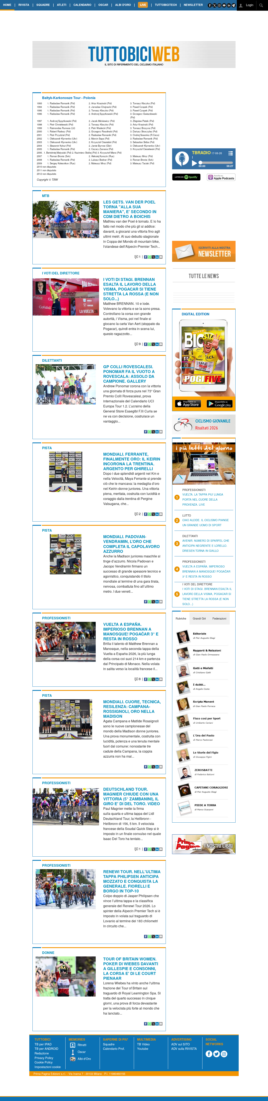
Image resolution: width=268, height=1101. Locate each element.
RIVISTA (23, 5)
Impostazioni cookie (48, 1066)
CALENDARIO (82, 5)
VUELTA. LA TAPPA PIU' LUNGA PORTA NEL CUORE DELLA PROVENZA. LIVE (202, 499)
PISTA (47, 447)
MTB (45, 195)
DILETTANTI (52, 360)
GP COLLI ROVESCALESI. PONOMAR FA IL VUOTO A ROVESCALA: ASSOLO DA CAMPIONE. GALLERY (129, 374)
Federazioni (219, 618)
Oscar (81, 1051)
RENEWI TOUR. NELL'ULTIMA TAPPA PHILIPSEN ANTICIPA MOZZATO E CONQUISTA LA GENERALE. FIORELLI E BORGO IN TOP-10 (132, 881)
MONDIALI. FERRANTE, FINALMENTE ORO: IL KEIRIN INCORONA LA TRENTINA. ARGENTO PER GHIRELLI (131, 461)
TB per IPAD (43, 1044)
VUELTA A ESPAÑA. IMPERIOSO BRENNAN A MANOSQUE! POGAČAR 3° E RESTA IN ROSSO (130, 631)
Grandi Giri (199, 618)
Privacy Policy (44, 1057)
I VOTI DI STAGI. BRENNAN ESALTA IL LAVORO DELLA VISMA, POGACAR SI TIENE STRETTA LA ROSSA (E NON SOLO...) (131, 288)
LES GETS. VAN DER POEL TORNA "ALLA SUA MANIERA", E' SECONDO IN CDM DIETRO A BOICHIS (129, 209)
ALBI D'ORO (123, 5)
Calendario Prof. (114, 1048)
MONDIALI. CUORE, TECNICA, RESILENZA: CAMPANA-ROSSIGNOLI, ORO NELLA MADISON (132, 709)
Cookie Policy (44, 1062)
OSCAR (103, 5)
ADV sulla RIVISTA (184, 1048)
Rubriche (181, 618)
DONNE (48, 952)
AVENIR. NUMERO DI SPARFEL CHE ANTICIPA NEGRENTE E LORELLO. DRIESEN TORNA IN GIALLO (205, 546)
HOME (7, 5)
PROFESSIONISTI (56, 618)
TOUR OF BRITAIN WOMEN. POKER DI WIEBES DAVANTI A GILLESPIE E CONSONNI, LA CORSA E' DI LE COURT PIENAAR (130, 968)
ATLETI (61, 5)
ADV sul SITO (180, 1044)
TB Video (143, 1044)
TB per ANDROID (46, 1048)
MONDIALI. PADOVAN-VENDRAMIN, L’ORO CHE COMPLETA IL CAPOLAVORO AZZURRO (131, 544)
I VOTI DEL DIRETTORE (61, 273)
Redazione (42, 1053)
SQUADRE (43, 5)
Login (249, 5)
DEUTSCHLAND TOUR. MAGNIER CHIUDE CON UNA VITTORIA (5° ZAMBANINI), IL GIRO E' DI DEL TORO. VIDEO (131, 796)
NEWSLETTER (193, 5)
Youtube (142, 1048)
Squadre (109, 1044)
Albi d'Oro (84, 1058)
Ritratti (81, 1044)
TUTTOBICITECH (166, 5)
